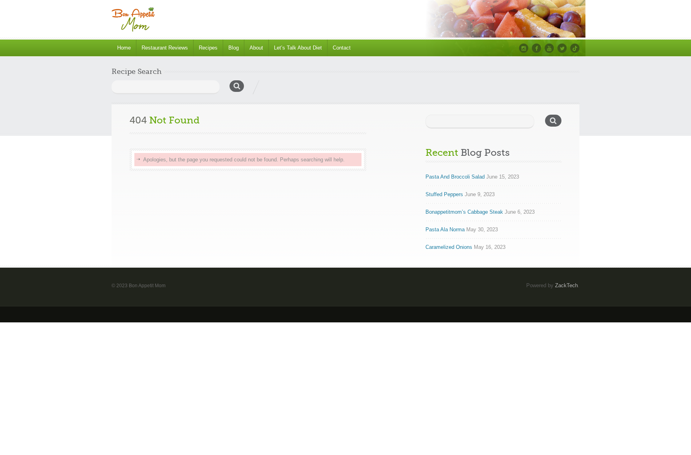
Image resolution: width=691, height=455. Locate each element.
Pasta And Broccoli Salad (455, 177)
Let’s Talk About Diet (298, 48)
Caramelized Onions (448, 247)
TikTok (574, 48)
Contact (342, 48)
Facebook (536, 48)
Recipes (208, 48)
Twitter (562, 48)
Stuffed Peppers (444, 194)
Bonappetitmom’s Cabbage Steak (464, 212)
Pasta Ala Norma (445, 229)
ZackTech (566, 285)
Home (124, 48)
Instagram (523, 48)
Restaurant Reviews (165, 48)
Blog (233, 48)
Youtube (549, 48)
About (256, 48)
